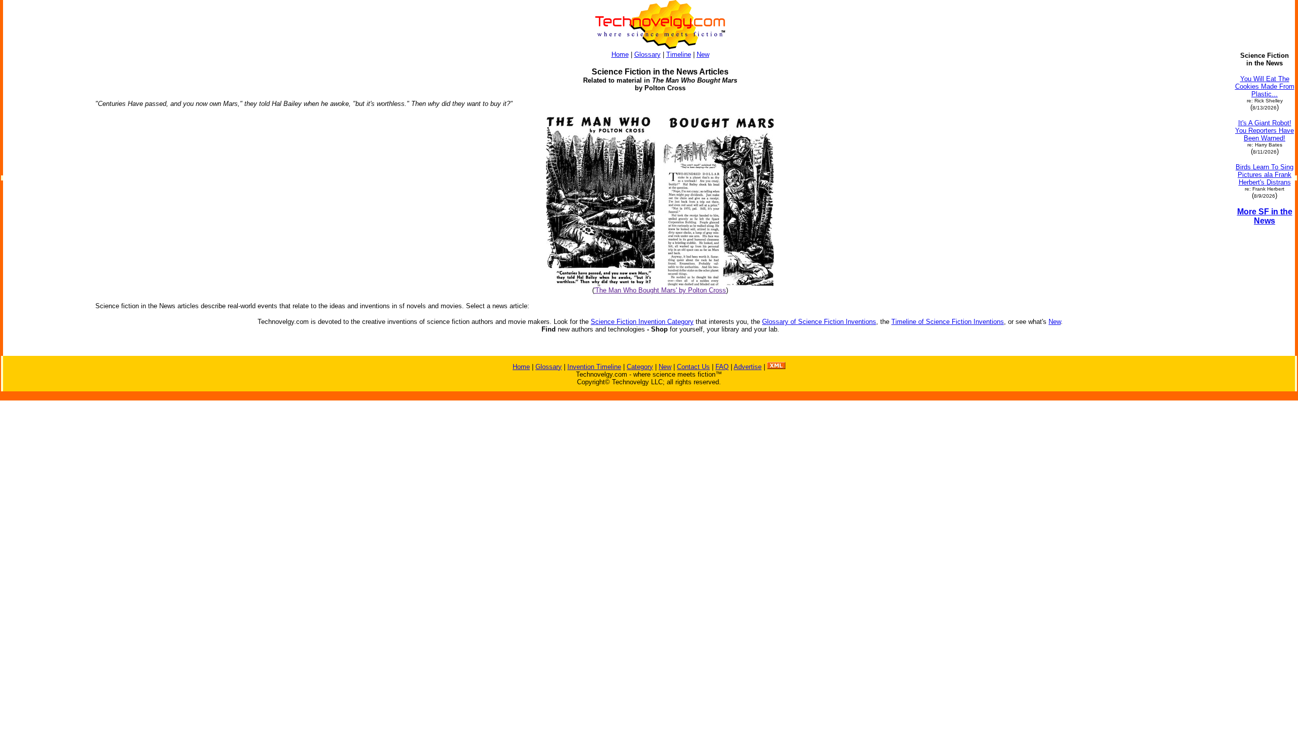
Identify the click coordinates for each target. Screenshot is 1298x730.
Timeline (678, 54)
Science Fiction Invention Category (642, 321)
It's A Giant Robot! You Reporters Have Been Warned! (1264, 130)
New (703, 54)
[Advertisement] (44, 204)
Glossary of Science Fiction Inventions (819, 321)
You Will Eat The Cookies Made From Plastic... (1264, 86)
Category (640, 367)
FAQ (722, 367)
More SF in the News (1264, 216)
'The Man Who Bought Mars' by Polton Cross (660, 290)
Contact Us (693, 367)
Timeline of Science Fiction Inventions (947, 321)
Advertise (748, 367)
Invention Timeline (594, 367)
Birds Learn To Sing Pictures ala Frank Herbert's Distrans (1264, 174)
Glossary (647, 54)
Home (620, 54)
